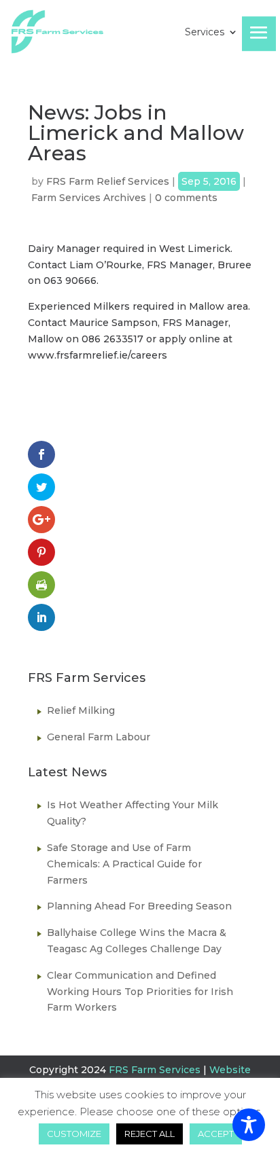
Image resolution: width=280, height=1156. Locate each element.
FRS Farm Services (154, 1070)
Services (204, 32)
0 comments (186, 198)
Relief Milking (81, 710)
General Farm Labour (98, 737)
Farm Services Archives (88, 198)
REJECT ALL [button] (149, 1133)
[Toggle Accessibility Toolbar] (248, 1124)
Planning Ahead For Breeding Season (139, 906)
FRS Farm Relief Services (107, 181)
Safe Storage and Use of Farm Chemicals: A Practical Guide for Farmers (124, 864)
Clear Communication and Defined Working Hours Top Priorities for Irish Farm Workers (140, 991)
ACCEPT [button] (216, 1133)
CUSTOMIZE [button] (74, 1133)
